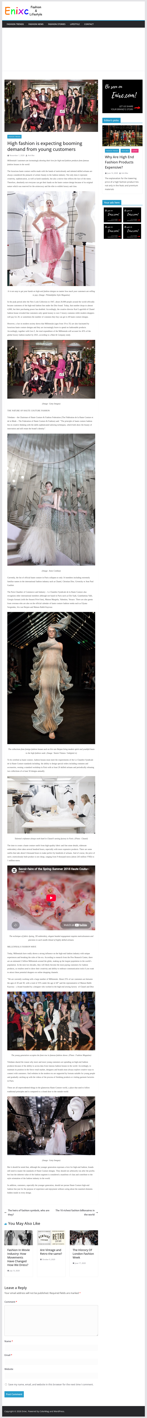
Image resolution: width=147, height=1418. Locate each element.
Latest (135, 151)
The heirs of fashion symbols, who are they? (28, 1212)
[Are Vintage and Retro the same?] (51, 1232)
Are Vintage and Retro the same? (51, 1252)
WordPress (59, 1411)
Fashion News (35, 24)
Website (8, 1369)
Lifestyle (75, 24)
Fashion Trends (15, 24)
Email (8, 1355)
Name (8, 1341)
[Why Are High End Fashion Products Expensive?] (122, 135)
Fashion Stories (56, 24)
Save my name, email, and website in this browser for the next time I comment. (50, 1384)
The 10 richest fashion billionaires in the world (75, 1212)
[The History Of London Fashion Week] (84, 1232)
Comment (10, 1301)
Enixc (24, 1411)
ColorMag (44, 1411)
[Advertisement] (73, 49)
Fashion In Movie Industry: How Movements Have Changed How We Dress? (18, 1257)
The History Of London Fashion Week (83, 1253)
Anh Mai (31, 155)
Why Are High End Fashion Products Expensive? (119, 162)
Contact (89, 24)
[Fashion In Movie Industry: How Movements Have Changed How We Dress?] (18, 1232)
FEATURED (125, 151)
